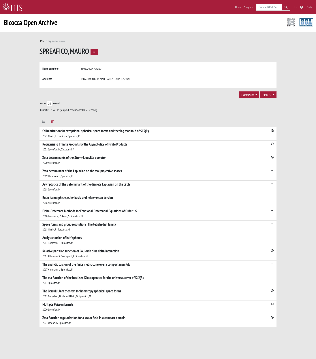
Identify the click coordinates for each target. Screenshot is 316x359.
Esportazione (248, 95)
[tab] (44, 122)
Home (238, 7)
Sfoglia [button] (247, 7)
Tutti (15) (267, 95)
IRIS (42, 41)
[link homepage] (13, 7)
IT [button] (294, 7)
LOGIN (309, 7)
